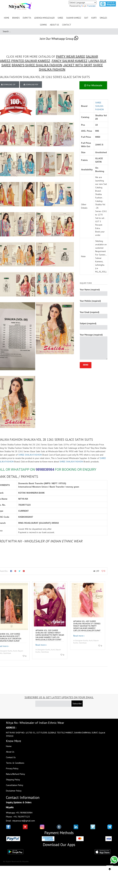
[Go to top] (109, 869)
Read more (40, 644)
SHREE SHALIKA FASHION (43, 65)
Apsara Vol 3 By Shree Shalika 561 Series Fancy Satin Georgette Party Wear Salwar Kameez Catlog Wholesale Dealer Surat (49, 635)
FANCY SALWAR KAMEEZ (70, 61)
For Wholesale (94, 85)
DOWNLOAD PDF (31, 84)
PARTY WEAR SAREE (70, 56)
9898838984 (45, 469)
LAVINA (93, 61)
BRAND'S (18, 65)
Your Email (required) (89, 312)
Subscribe (77, 703)
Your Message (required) (91, 334)
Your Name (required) (90, 289)
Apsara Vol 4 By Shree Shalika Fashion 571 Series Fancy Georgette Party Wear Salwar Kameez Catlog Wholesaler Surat (86, 626)
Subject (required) (88, 323)
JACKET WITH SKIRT (77, 65)
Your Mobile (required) (90, 300)
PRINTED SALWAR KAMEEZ (30, 61)
